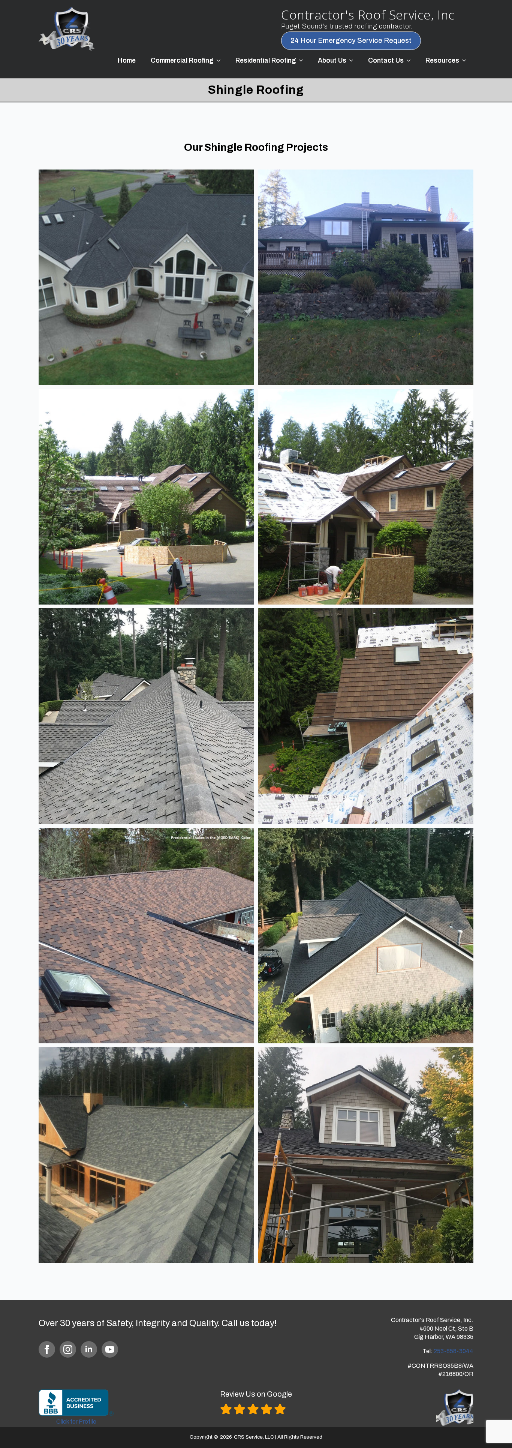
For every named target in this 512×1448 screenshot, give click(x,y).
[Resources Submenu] (466, 61)
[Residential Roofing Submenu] (303, 61)
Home (127, 60)
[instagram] (68, 1349)
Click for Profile (76, 1421)
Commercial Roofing (182, 60)
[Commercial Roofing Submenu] (221, 61)
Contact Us (386, 60)
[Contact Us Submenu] (411, 61)
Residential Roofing (265, 60)
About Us (332, 60)
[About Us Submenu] (353, 61)
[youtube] (110, 1349)
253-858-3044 (453, 1351)
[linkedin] (89, 1349)
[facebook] (47, 1349)
